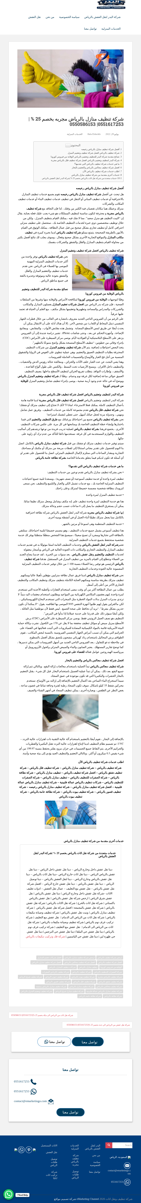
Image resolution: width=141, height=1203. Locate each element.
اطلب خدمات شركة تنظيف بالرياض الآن (101, 171)
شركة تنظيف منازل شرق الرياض (69, 991)
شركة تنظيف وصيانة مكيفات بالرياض (62, 922)
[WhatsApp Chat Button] (8, 1194)
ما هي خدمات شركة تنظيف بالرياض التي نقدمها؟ (97, 164)
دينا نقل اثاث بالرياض (44, 874)
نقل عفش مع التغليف (78, 888)
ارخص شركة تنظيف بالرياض (109, 957)
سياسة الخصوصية (69, 17)
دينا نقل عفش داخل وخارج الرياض (93, 869)
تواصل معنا (90, 28)
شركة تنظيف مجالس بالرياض (107, 666)
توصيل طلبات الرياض (53, 1162)
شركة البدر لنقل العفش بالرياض (102, 17)
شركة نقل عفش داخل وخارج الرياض (83, 893)
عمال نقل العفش (53, 888)
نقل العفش (34, 17)
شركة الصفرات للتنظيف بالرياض (88, 777)
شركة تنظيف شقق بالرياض (110, 981)
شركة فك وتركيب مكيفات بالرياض (45, 936)
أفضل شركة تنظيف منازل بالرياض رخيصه (100, 149)
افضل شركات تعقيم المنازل (49, 957)
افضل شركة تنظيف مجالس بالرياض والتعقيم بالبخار (96, 167)
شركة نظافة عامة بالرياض (45, 792)
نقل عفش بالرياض (82, 554)
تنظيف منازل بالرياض (48, 772)
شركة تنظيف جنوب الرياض (56, 977)
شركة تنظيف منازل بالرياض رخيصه (49, 787)
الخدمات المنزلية (111, 28)
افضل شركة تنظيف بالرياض (79, 772)
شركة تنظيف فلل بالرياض (44, 768)
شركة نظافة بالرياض (113, 996)
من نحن (50, 17)
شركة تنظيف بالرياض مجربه (110, 977)
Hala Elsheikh (94, 134)
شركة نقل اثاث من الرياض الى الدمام (83, 917)
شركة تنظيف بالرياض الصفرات (55, 972)
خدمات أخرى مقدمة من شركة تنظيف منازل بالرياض (95, 175)
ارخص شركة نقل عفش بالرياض (70, 898)
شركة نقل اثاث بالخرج (90, 903)
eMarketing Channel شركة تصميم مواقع (76, 1198)
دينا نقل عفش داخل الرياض (55, 869)
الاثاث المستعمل (49, 1145)
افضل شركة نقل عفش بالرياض (53, 907)
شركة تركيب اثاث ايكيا (51, 1175)
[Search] (108, 1145)
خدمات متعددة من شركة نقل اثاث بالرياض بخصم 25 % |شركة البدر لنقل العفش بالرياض (79, 178)
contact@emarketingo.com (30, 1101)
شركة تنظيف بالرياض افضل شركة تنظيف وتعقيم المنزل (94, 153)
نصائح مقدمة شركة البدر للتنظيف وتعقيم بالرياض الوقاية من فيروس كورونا (85, 156)
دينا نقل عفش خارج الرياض (59, 883)
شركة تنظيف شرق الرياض (30, 977)
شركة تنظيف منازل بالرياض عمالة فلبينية (104, 991)
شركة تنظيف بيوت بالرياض (78, 792)
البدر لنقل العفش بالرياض (92, 1147)
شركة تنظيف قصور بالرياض (58, 981)
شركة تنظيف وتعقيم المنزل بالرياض (36, 991)
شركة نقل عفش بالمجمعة (89, 907)
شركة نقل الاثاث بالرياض (61, 903)
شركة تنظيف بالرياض (105, 419)
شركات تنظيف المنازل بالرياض (62, 967)
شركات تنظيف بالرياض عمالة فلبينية (80, 782)
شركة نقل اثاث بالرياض (81, 853)
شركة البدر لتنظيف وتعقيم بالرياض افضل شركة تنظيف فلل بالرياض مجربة (85, 160)
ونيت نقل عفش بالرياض (74, 912)
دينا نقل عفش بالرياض (90, 883)
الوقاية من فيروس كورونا (111, 967)
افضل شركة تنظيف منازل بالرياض (92, 787)
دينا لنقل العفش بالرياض (58, 879)
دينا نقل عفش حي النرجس (59, 931)
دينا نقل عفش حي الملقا (90, 931)
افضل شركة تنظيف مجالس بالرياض (79, 962)
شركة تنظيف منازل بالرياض (100, 472)
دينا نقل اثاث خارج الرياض (72, 874)
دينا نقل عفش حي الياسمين (82, 936)
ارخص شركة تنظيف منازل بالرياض (79, 957)
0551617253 (22, 1081)
